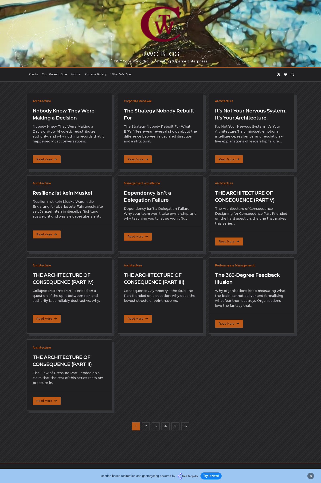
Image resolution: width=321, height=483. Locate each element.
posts (33, 74)
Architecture (42, 101)
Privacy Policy (95, 74)
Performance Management (235, 265)
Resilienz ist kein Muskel (62, 193)
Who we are (120, 74)
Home (76, 74)
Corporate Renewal (138, 101)
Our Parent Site (54, 74)
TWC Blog (160, 54)
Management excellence (142, 183)
